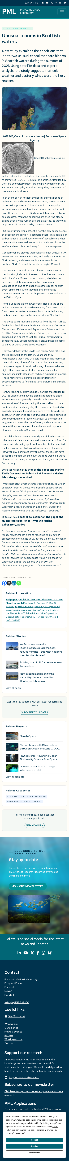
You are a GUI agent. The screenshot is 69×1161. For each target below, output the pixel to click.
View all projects (15, 777)
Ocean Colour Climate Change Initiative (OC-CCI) (37, 768)
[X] (9, 583)
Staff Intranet (16, 1016)
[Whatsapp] (18, 583)
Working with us (13, 1039)
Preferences (34, 1153)
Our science (11, 1027)
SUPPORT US (31, 2)
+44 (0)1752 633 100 (16, 1002)
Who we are (11, 1024)
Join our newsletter (27, 886)
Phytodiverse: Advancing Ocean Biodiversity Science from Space (38, 757)
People (8, 1035)
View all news (13, 688)
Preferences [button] (19, 1133)
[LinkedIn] (42, 2)
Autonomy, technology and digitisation (26, 797)
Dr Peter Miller (10, 469)
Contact (9, 1043)
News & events (13, 1031)
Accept (34, 1140)
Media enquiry (34, 825)
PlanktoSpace (28, 736)
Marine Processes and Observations (24, 801)
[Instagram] (60, 2)
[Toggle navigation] (61, 11)
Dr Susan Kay (9, 517)
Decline (34, 1146)
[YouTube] (47, 2)
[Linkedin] (14, 583)
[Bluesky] (65, 2)
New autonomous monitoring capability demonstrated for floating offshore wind (37, 677)
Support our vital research (24, 1077)
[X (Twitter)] (52, 2)
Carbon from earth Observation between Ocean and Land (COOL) (40, 746)
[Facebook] (56, 2)
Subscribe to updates (34, 712)
